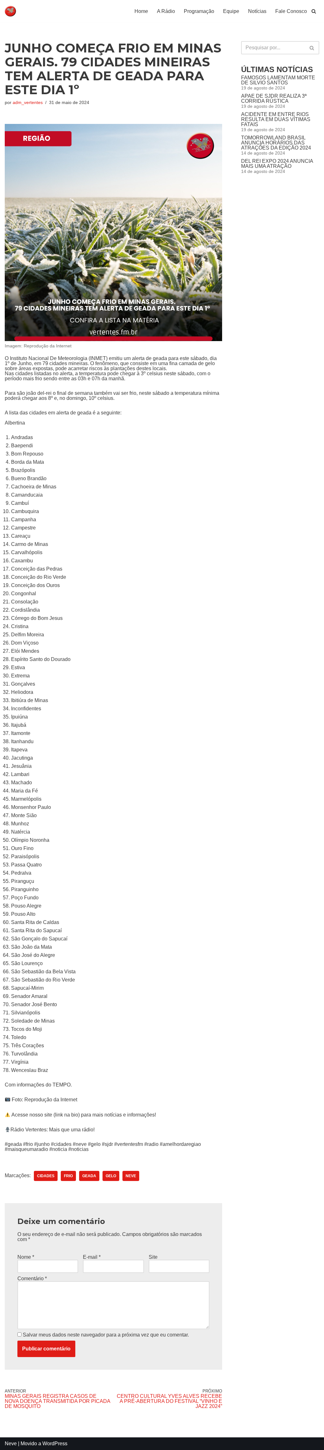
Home (141, 11)
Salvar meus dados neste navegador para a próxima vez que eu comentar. (106, 1334)
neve (131, 1176)
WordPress (54, 1443)
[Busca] (313, 11)
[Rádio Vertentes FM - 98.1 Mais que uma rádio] (24, 11)
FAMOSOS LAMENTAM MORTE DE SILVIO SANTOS (278, 80)
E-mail (92, 1257)
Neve (11, 1443)
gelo (111, 1176)
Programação (199, 11)
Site (153, 1257)
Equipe (231, 11)
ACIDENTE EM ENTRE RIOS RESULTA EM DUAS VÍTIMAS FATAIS (275, 119)
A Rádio (166, 11)
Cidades (45, 1176)
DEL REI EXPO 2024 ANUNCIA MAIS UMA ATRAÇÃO (277, 163)
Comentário (32, 1278)
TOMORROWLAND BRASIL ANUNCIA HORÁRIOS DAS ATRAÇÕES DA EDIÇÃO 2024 (276, 142)
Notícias (257, 11)
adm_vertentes (28, 102)
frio (68, 1176)
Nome (25, 1257)
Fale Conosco (291, 11)
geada (89, 1176)
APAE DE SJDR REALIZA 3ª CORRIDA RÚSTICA (274, 98)
